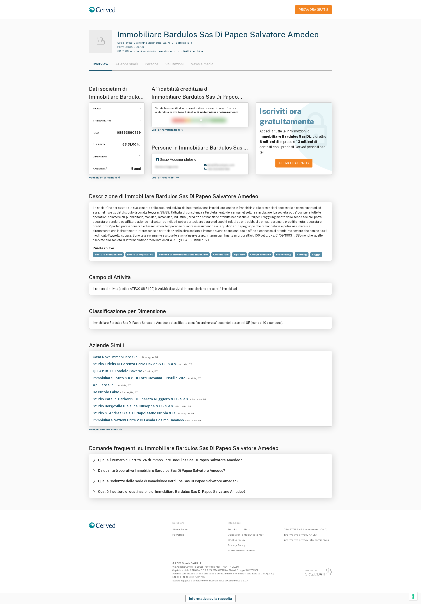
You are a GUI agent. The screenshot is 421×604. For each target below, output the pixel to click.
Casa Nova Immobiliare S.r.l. (117, 357)
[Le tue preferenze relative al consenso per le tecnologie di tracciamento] (413, 596)
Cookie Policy (236, 540)
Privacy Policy (236, 545)
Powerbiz (178, 534)
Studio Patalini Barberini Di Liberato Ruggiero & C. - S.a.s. (141, 399)
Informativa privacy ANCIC (300, 534)
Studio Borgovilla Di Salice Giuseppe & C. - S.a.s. (134, 406)
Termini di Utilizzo (239, 529)
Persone (151, 64)
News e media (202, 64)
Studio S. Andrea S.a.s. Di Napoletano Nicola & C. (135, 413)
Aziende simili (126, 64)
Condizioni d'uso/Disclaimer (246, 534)
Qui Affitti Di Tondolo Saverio (118, 371)
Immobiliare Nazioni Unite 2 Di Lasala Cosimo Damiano (139, 420)
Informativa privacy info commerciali (307, 540)
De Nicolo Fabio (106, 392)
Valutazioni (174, 64)
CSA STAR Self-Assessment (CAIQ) (305, 529)
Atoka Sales (180, 529)
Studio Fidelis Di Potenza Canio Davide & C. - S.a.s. (135, 364)
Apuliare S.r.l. (104, 385)
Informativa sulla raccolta (210, 598)
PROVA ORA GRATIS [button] (313, 9)
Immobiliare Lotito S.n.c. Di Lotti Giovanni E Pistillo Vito (139, 378)
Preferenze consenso (241, 550)
